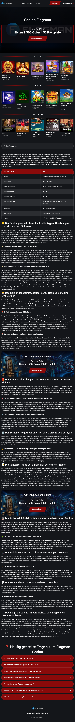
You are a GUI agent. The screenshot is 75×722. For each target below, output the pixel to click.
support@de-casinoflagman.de (37, 713)
